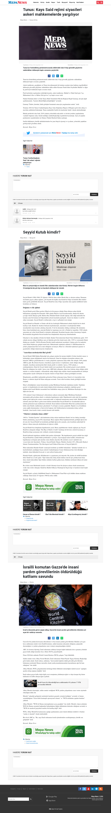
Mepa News (23, 20)
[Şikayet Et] (96, 213)
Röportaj (72, 2)
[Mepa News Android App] (51, 796)
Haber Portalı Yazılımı (56, 809)
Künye (18, 789)
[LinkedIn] (57, 76)
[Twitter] (53, 76)
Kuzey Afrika (33, 20)
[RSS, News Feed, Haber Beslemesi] (101, 789)
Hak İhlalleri (80, 2)
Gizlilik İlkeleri (32, 789)
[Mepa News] (17, 2)
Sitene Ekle (40, 789)
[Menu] (101, 2)
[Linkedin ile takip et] (92, 789)
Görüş (42, 2)
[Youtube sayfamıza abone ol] (88, 789)
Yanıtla (25, 213)
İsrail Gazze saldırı (31, 741)
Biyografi (65, 2)
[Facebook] (49, 76)
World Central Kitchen (32, 743)
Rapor (53, 2)
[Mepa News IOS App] (51, 800)
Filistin (32, 582)
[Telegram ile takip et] (97, 789)
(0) (30, 213)
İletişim (24, 789)
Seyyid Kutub (29, 518)
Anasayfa (12, 789)
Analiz (48, 2)
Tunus (28, 166)
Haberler (36, 2)
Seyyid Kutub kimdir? (31, 520)
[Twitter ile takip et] (84, 789)
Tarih (58, 2)
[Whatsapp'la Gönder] (62, 76)
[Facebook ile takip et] (80, 789)
